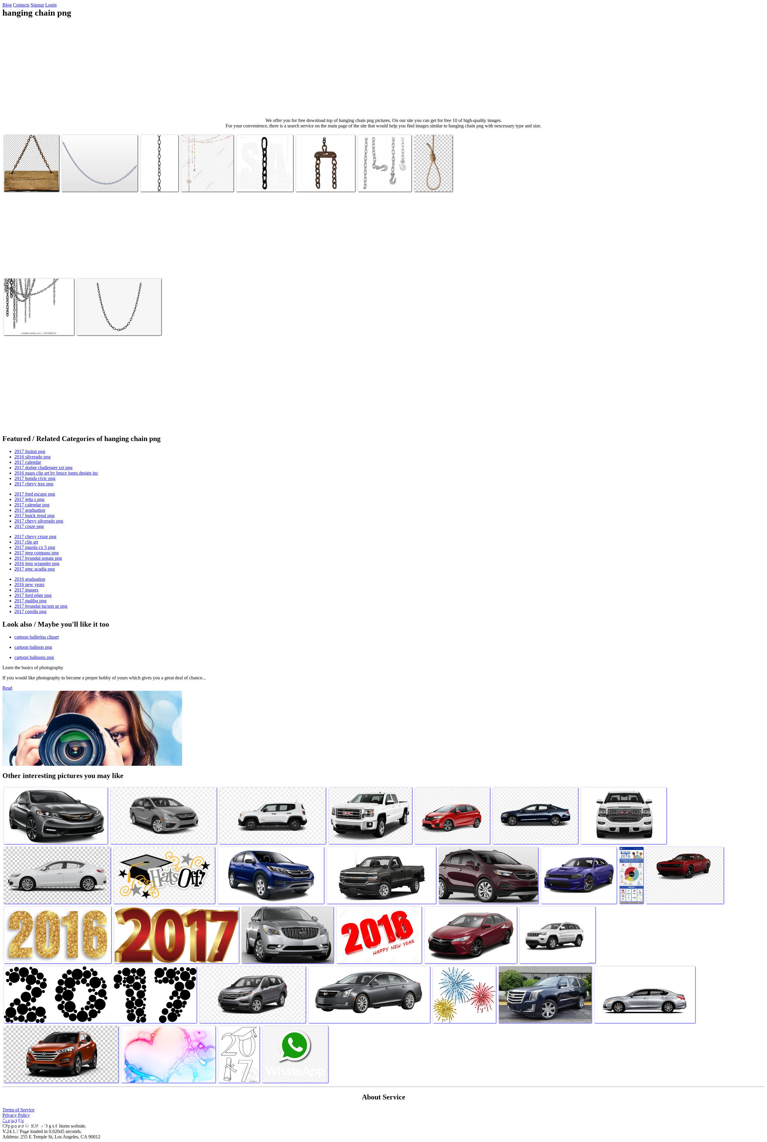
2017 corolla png (30, 611)
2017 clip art (26, 541)
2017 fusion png (29, 451)
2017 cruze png (29, 526)
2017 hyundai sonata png (38, 558)
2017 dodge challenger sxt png (43, 467)
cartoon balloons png (34, 657)
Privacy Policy (16, 1115)
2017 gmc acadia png (34, 568)
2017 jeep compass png (36, 552)
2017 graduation (29, 510)
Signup (37, 4)
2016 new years (29, 584)
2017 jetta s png (29, 499)
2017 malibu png (30, 600)
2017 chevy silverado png (38, 520)
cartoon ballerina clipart (36, 637)
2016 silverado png (32, 456)
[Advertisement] (383, 68)
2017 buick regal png (34, 515)
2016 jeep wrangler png (36, 563)
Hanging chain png (21, 183)
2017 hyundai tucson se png (40, 606)
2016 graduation (29, 579)
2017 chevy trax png (33, 483)
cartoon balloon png (33, 647)
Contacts (21, 4)
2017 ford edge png (33, 595)
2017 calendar (27, 462)
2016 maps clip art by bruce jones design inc (56, 473)
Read (7, 687)
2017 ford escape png (34, 493)
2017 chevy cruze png (35, 536)
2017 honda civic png (34, 478)
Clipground (30, 1124)
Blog (7, 4)
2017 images (26, 589)
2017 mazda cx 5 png (34, 547)
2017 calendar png (31, 504)
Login (51, 4)
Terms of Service (18, 1109)
